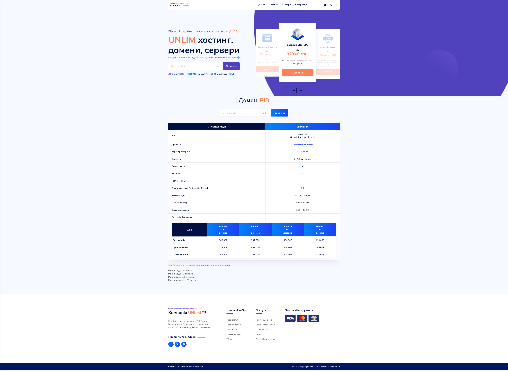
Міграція (260, 334)
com (213, 73)
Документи (231, 329)
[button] (294, 90)
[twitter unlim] (177, 344)
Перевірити (279, 112)
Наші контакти (233, 324)
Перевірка (231, 66)
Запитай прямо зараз (226, 57)
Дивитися (267, 69)
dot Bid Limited (302, 195)
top (171, 73)
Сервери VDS (262, 329)
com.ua (191, 73)
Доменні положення (303, 144)
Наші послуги (232, 320)
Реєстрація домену (265, 320)
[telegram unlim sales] (184, 344)
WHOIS (229, 339)
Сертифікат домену (265, 339)
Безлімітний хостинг (265, 324)
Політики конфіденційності (328, 366)
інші (232, 73)
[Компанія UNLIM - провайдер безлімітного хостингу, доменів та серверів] (183, 5)
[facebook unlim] (171, 344)
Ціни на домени (233, 334)
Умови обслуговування (302, 366)
